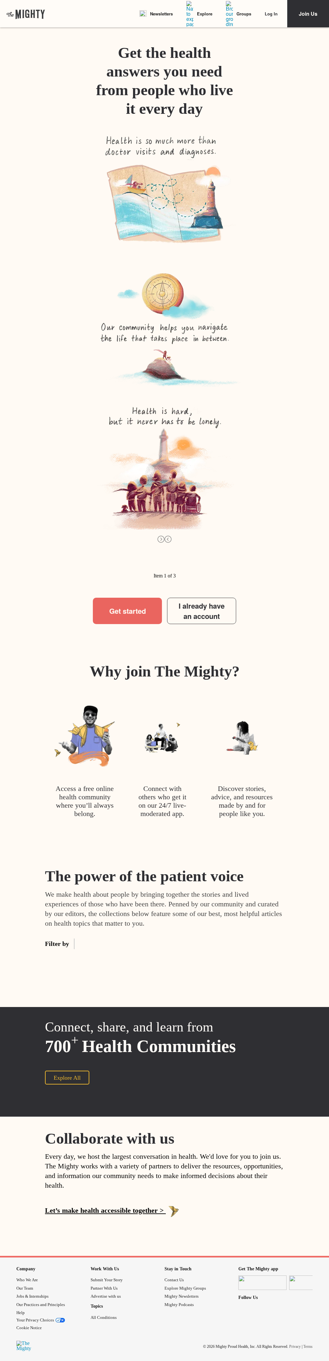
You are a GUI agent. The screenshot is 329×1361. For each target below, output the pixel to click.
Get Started (164, 1235)
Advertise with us (106, 1296)
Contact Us (174, 1279)
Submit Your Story (107, 1279)
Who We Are (27, 1279)
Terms (308, 1346)
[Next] (161, 539)
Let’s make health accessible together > (105, 1210)
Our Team (24, 1288)
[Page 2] (113, 568)
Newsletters (161, 14)
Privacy (295, 1346)
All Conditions (104, 1317)
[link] (25, 13)
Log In (271, 14)
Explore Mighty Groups (185, 1288)
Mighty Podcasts (179, 1304)
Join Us (308, 13)
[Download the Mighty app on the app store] (262, 1282)
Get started (127, 611)
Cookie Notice (29, 1327)
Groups (243, 14)
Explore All (67, 1078)
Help (20, 1312)
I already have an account (202, 611)
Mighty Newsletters (181, 1296)
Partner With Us (104, 1288)
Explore (204, 14)
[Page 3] (137, 568)
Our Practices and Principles (40, 1304)
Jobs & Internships (32, 1296)
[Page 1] (89, 568)
